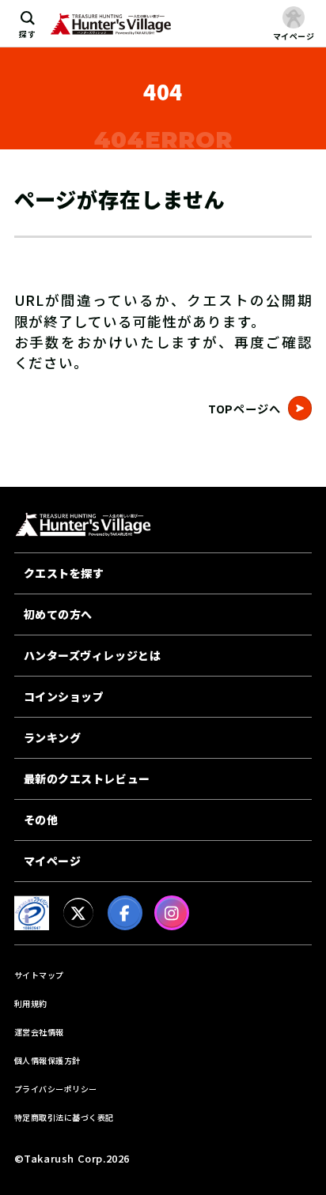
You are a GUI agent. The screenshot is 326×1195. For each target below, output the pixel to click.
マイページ (53, 861)
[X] (78, 912)
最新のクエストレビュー (87, 778)
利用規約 (30, 1003)
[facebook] (125, 912)
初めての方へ (58, 614)
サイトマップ (39, 975)
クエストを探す (64, 573)
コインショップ (64, 696)
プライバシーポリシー (55, 1089)
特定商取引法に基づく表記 (64, 1117)
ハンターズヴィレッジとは (92, 655)
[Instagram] (171, 912)
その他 (41, 819)
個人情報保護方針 (47, 1060)
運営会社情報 (39, 1032)
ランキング (53, 737)
